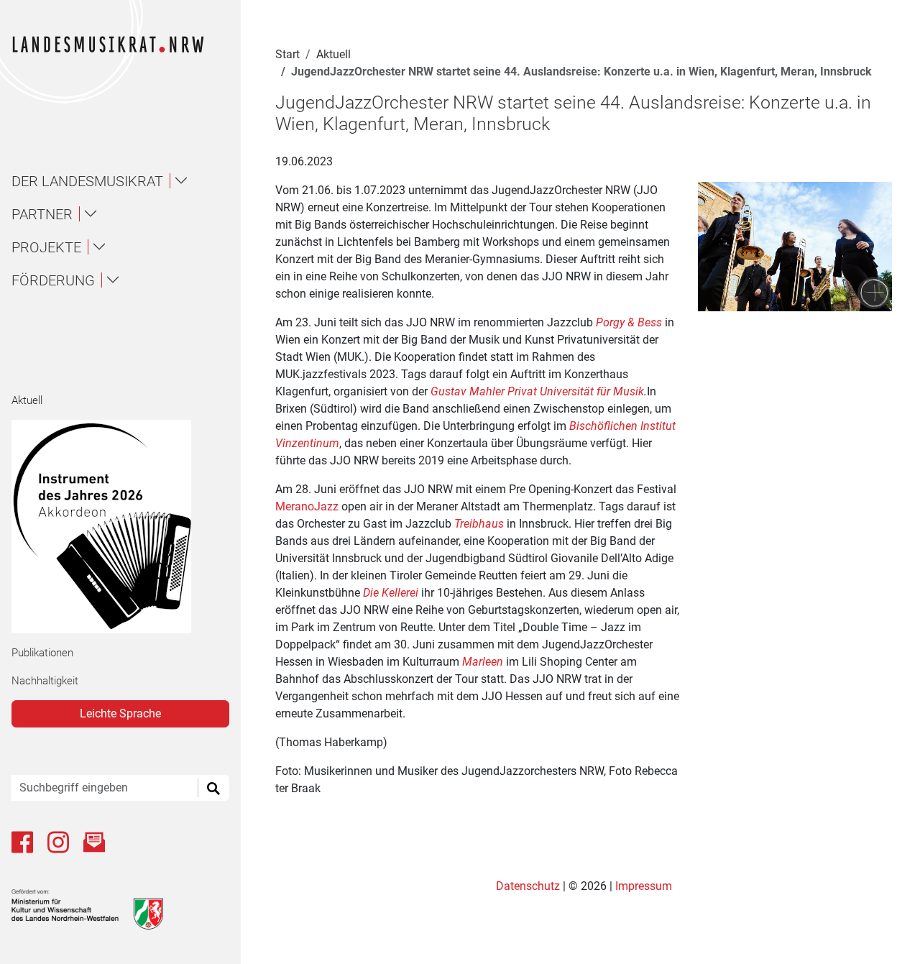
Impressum (643, 886)
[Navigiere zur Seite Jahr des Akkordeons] (115, 526)
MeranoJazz (307, 506)
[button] (127, 181)
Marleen (482, 662)
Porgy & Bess (629, 322)
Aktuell (27, 400)
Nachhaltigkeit (45, 680)
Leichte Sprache (120, 713)
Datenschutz (529, 886)
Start (287, 54)
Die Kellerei (390, 593)
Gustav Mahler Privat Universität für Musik (537, 391)
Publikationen (42, 652)
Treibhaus (479, 524)
